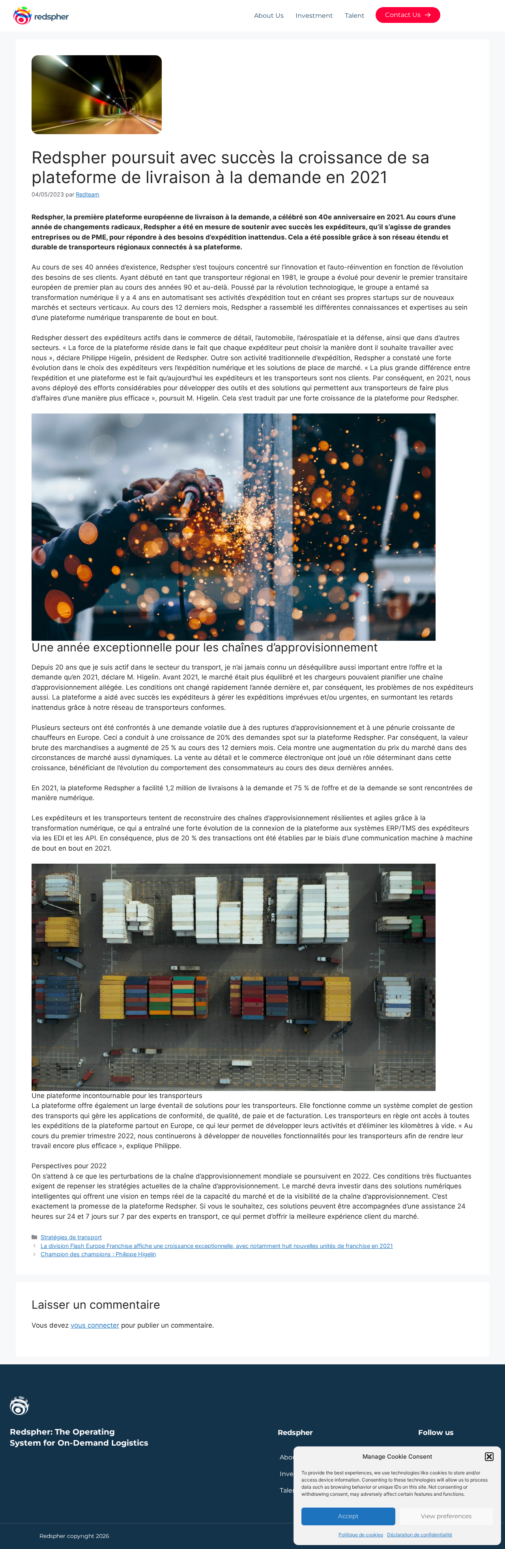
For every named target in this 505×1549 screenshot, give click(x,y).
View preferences (446, 1516)
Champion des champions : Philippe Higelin (98, 1254)
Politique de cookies (361, 1535)
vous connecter (95, 1325)
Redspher (295, 1432)
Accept (348, 1516)
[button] (489, 1457)
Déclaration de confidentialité (419, 1535)
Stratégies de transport (71, 1237)
